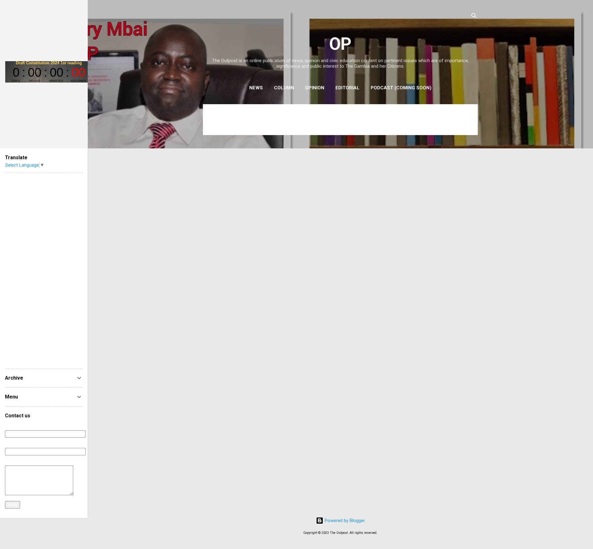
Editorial (347, 88)
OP (340, 44)
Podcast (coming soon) (401, 88)
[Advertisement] (44, 271)
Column (284, 88)
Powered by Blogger (344, 520)
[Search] (474, 16)
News (256, 88)
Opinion (314, 88)
